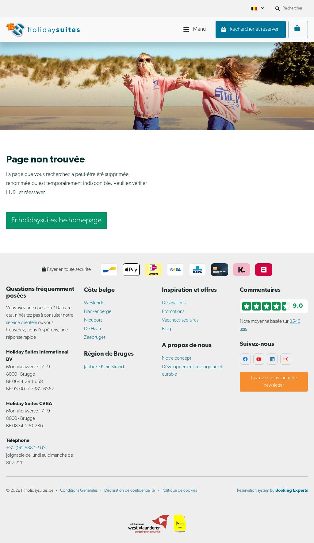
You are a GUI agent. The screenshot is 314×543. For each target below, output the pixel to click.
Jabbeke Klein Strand (104, 367)
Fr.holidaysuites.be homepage (56, 220)
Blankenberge (97, 311)
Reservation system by (272, 490)
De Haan (92, 328)
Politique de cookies (179, 490)
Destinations (174, 303)
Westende (94, 303)
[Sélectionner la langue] (258, 8)
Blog (166, 328)
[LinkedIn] (272, 359)
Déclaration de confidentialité (129, 490)
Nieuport (93, 320)
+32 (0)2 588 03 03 (26, 448)
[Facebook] (245, 359)
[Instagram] (285, 359)
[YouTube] (258, 359)
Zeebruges (94, 337)
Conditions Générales (79, 490)
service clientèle (21, 322)
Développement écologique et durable (192, 371)
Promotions (173, 311)
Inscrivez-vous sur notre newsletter (274, 382)
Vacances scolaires (180, 320)
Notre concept (176, 358)
